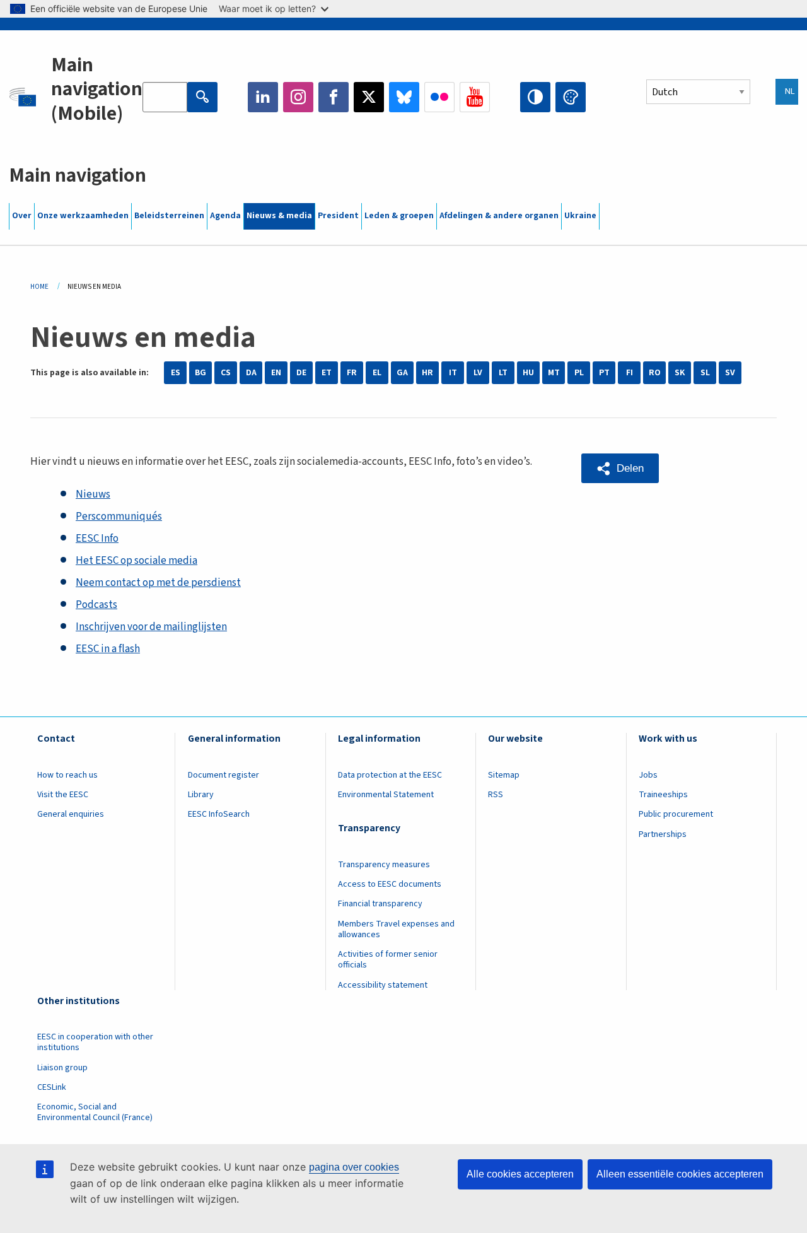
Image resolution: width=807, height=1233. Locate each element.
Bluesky (404, 97)
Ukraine (580, 215)
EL (377, 372)
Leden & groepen (399, 215)
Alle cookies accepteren (520, 1174)
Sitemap (504, 775)
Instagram (298, 97)
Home (39, 286)
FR (352, 372)
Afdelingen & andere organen (499, 215)
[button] (620, 468)
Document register (223, 775)
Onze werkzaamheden (83, 215)
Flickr (439, 97)
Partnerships (663, 834)
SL (705, 372)
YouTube (475, 97)
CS (226, 372)
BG (200, 372)
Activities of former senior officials (388, 959)
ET (327, 372)
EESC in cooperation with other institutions (95, 1042)
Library (201, 794)
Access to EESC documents (389, 884)
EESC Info (97, 538)
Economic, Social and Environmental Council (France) (95, 1112)
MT (554, 372)
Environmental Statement (386, 794)
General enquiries (70, 814)
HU (528, 372)
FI (629, 372)
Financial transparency (380, 903)
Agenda (225, 215)
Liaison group (62, 1067)
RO (655, 372)
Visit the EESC (62, 794)
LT (503, 372)
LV (477, 372)
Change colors (570, 97)
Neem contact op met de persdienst (158, 582)
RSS (495, 794)
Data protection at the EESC (390, 775)
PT (604, 372)
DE (301, 372)
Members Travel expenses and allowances (396, 929)
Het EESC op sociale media (136, 560)
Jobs (648, 775)
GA (402, 372)
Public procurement (676, 814)
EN (276, 372)
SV (730, 372)
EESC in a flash (108, 649)
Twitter (369, 97)
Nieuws (93, 494)
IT (453, 372)
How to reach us (67, 775)
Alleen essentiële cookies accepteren (679, 1174)
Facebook (333, 97)
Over (22, 215)
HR (427, 372)
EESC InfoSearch (219, 814)
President (338, 215)
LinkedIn (263, 97)
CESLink (51, 1087)
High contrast (535, 97)
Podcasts (96, 604)
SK (680, 372)
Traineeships (663, 794)
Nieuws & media (279, 215)
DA (251, 372)
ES (175, 372)
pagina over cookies (354, 1167)
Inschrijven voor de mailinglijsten (151, 626)
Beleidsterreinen (169, 215)
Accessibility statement (382, 985)
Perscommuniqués (119, 516)
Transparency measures (384, 864)
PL (579, 372)
